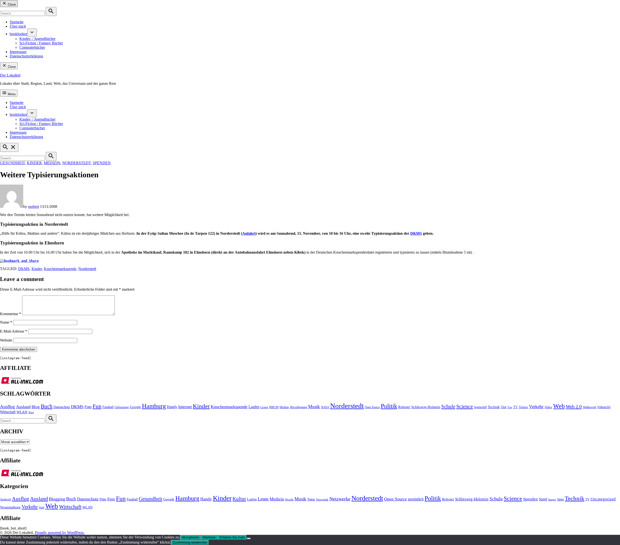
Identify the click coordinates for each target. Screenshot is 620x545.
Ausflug (7, 406)
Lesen (264, 407)
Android (5, 499)
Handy (172, 407)
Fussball (108, 407)
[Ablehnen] (249, 538)
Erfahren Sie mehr (232, 537)
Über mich (18, 26)
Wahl (41, 507)
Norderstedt (76, 163)
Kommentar (10, 314)
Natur (311, 499)
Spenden (102, 163)
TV (515, 407)
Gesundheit (12, 163)
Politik (389, 406)
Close (11, 4)
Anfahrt (249, 233)
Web (559, 406)
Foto (88, 407)
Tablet (560, 499)
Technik (494, 407)
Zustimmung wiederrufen (190, 542)
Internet (185, 406)
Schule (448, 406)
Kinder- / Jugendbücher (37, 39)
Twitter (523, 407)
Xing (31, 412)
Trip (509, 407)
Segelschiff (480, 407)
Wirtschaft (8, 412)
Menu (11, 94)
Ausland (23, 406)
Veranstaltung (10, 507)
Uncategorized (603, 499)
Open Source (372, 407)
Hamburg (154, 406)
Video (548, 407)
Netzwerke (339, 498)
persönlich (416, 499)
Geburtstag (122, 407)
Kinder (34, 163)
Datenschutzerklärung (26, 56)
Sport (543, 499)
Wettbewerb (589, 407)
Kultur (239, 499)
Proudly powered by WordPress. (60, 532)
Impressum (18, 52)
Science (464, 406)
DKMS (416, 233)
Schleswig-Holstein (425, 407)
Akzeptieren (190, 537)
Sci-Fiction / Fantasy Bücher (41, 43)
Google (135, 407)
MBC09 (274, 407)
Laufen (253, 407)
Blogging (57, 499)
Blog (35, 407)
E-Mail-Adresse (13, 331)
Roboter (404, 407)
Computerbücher (32, 47)
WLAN (21, 412)
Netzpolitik (322, 499)
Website (6, 340)
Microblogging (298, 407)
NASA (325, 407)
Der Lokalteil (10, 75)
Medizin (52, 163)
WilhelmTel (603, 407)
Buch (47, 406)
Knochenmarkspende (60, 269)
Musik (314, 406)
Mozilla (289, 499)
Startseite (16, 22)
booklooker (18, 34)
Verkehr (536, 406)
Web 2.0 (574, 406)
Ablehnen (209, 537)
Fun (97, 406)
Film (103, 499)
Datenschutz (62, 407)
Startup (552, 499)
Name (6, 322)
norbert (33, 206)
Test (503, 407)
